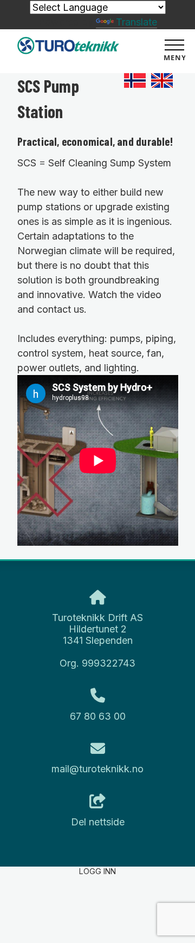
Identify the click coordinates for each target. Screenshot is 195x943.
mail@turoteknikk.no (97, 768)
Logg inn (97, 871)
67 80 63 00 (98, 716)
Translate (136, 22)
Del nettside (98, 822)
